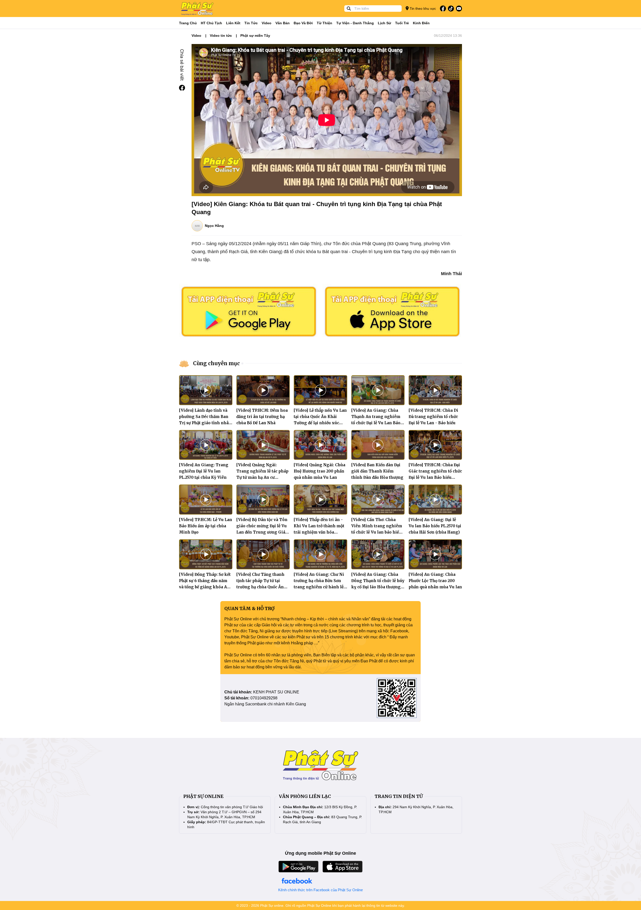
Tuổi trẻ (402, 23)
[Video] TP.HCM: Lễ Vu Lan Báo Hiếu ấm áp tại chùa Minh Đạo (205, 526)
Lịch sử (384, 23)
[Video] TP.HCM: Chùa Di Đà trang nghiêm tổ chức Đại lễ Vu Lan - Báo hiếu (433, 416)
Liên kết (233, 23)
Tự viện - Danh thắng (355, 23)
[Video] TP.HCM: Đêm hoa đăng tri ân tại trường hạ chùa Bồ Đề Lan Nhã (262, 416)
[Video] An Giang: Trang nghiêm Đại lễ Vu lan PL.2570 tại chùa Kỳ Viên (203, 471)
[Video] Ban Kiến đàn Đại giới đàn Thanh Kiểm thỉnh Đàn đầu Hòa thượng (377, 471)
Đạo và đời (303, 23)
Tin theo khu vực (422, 9)
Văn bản (282, 23)
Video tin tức (221, 36)
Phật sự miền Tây (255, 36)
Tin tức (251, 23)
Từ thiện (324, 23)
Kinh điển (421, 23)
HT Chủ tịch (211, 23)
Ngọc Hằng (214, 226)
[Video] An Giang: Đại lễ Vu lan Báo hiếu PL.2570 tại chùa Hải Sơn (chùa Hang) (435, 526)
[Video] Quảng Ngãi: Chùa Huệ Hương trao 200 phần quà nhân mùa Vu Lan (319, 471)
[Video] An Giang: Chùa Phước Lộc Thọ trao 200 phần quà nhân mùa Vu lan (435, 580)
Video (266, 23)
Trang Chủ (188, 23)
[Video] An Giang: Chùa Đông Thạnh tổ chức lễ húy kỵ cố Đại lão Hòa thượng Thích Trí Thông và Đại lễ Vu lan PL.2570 (377, 587)
